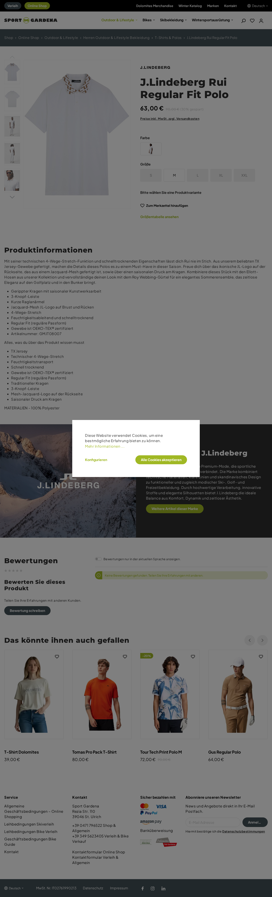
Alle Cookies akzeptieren (161, 459)
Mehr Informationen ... (105, 446)
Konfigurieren (96, 459)
